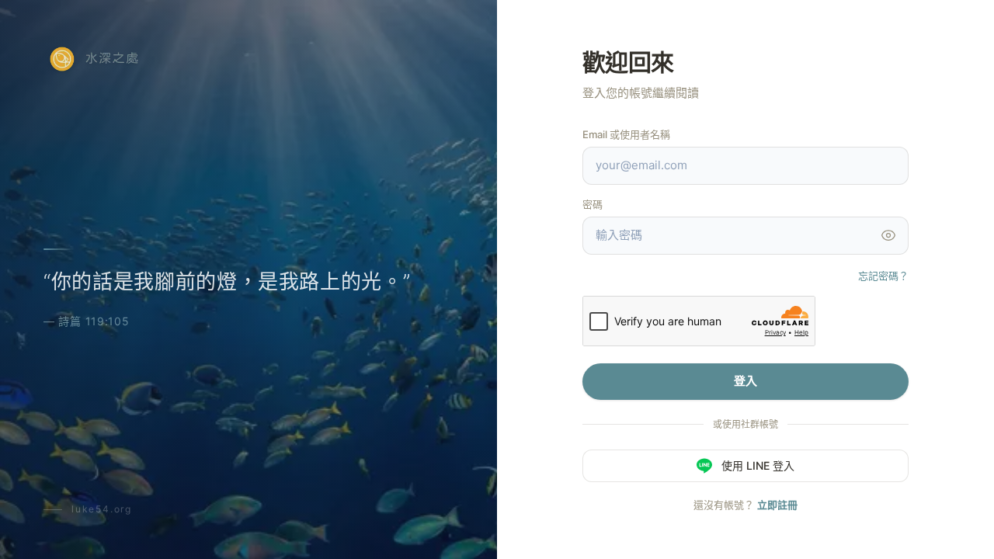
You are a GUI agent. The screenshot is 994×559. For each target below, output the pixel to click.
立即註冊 (777, 504)
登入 (745, 380)
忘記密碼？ (883, 275)
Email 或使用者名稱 (626, 134)
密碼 (592, 204)
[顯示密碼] (888, 235)
